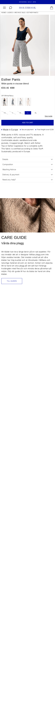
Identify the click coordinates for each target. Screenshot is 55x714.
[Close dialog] (52, 340)
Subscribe (40, 369)
